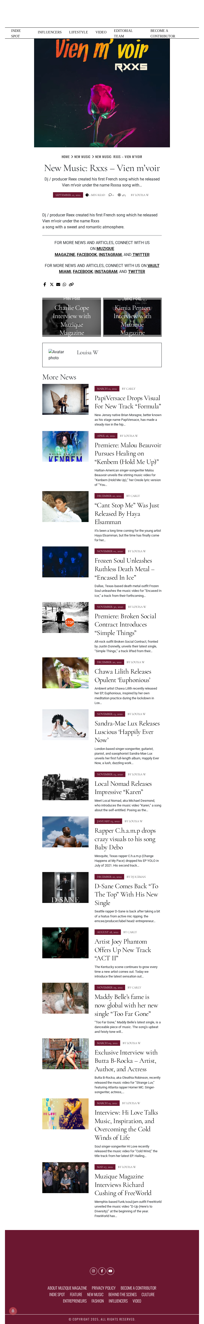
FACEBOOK (87, 254)
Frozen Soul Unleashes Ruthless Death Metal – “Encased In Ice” (124, 568)
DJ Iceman (138, 877)
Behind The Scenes (122, 1294)
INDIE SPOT (16, 33)
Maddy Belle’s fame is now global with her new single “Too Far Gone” (126, 1005)
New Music (95, 1294)
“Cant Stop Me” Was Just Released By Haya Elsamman (127, 513)
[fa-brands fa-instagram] (93, 1271)
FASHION (98, 1301)
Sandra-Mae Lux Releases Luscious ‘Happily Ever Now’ (127, 731)
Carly (130, 388)
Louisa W (142, 195)
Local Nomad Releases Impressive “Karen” (123, 787)
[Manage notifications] (13, 1311)
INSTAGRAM (110, 254)
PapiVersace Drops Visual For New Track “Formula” (128, 402)
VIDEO (101, 32)
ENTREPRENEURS (75, 1301)
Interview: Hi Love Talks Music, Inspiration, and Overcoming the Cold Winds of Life (126, 1125)
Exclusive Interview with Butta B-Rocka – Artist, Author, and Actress (126, 1060)
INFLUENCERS (50, 32)
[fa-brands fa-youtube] (110, 1271)
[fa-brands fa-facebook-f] (102, 1271)
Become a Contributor (163, 33)
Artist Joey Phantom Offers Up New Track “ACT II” (123, 949)
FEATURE (76, 1294)
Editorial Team (123, 33)
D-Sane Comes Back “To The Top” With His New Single (126, 894)
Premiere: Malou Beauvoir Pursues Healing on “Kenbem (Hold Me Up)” (128, 453)
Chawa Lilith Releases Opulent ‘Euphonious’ (123, 675)
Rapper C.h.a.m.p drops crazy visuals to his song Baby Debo (125, 838)
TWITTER (136, 271)
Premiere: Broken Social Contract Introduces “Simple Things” (125, 624)
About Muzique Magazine (67, 1288)
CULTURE (148, 1294)
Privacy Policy (104, 1288)
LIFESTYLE (78, 32)
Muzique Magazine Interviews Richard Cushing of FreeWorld (123, 1184)
